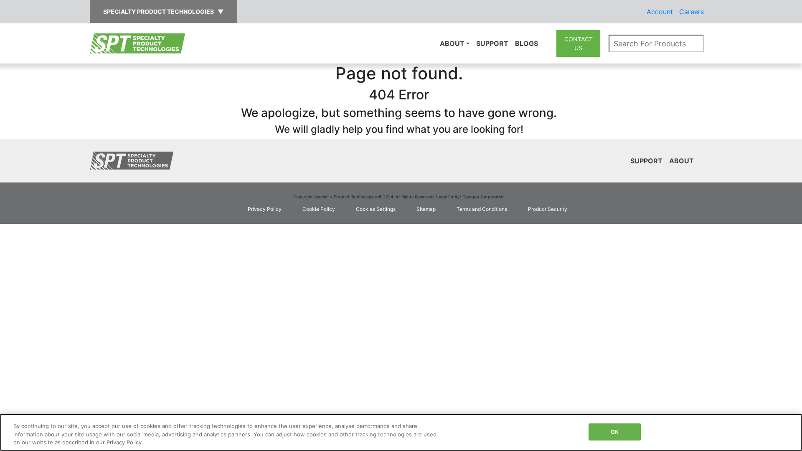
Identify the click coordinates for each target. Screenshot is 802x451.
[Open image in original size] (137, 42)
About (452, 43)
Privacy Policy (265, 209)
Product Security (547, 209)
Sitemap (426, 209)
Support (492, 43)
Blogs (526, 43)
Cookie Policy (318, 209)
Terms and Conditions (482, 209)
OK (615, 431)
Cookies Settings (376, 209)
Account (660, 12)
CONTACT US (578, 43)
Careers (691, 12)
